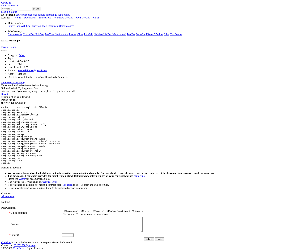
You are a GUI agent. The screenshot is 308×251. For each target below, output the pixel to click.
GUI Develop (83, 17)
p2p (55, 14)
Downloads (30, 17)
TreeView (50, 34)
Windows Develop (63, 17)
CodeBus (6, 242)
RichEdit (88, 34)
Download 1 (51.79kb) (13, 82)
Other (96, 17)
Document (53, 26)
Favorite (5, 47)
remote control (45, 14)
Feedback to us (49, 181)
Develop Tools (39, 26)
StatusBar (140, 34)
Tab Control (176, 34)
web (35, 14)
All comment (7, 196)
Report (13, 47)
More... (67, 14)
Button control (15, 34)
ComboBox (29, 34)
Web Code (26, 26)
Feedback (68, 184)
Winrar (22, 178)
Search (36, 9)
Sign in (5, 11)
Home (18, 17)
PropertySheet (76, 34)
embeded (27, 14)
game (60, 14)
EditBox (39, 34)
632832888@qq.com (24, 245)
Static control (61, 34)
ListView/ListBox (103, 34)
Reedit (4, 94)
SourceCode (45, 17)
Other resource (66, 26)
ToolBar (131, 34)
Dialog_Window (154, 34)
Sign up (13, 11)
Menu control (119, 34)
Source (19, 14)
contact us (139, 176)
